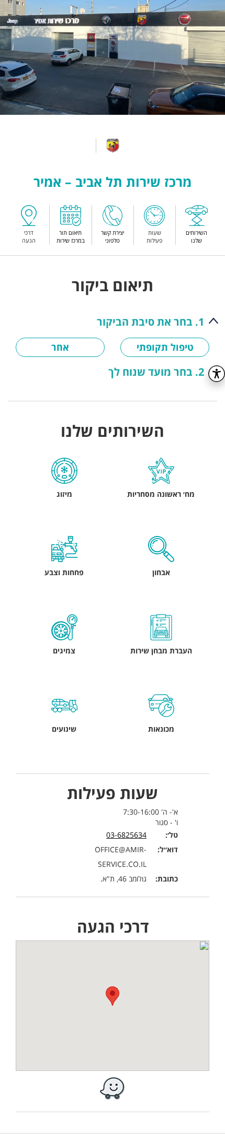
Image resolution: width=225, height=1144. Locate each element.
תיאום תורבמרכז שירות (71, 236)
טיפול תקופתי (165, 347)
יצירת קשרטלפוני (112, 236)
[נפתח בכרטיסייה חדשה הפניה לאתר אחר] (112, 1088)
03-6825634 (126, 835)
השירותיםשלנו (196, 236)
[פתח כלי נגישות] (216, 373)
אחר (60, 347)
